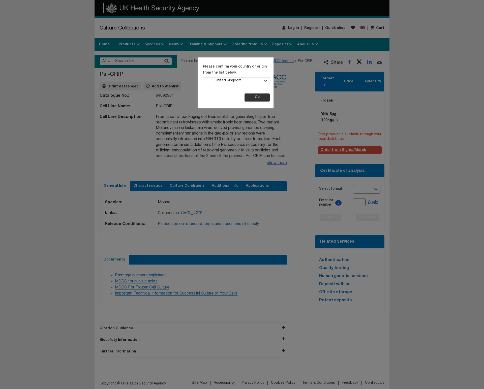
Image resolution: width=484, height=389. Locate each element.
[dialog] (242, 194)
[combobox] (236, 80)
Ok (257, 97)
